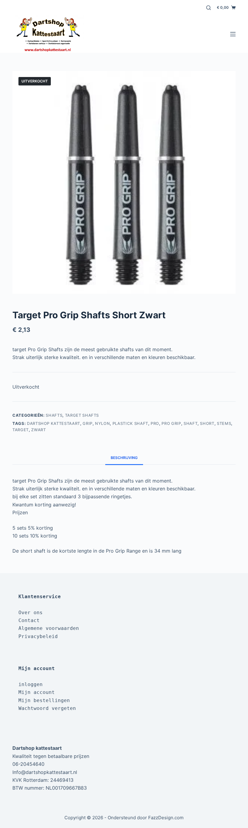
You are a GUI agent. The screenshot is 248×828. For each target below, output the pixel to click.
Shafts (54, 415)
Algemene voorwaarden (48, 628)
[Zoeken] (208, 7)
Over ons (30, 612)
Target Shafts (82, 415)
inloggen (30, 684)
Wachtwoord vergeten (47, 708)
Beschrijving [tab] (124, 457)
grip (88, 423)
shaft (190, 423)
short (207, 423)
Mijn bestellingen (44, 700)
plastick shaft (130, 423)
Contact (29, 620)
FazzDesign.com (166, 817)
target (20, 429)
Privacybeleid (38, 636)
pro (155, 423)
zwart (38, 429)
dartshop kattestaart (53, 423)
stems (224, 423)
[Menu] (233, 34)
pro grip (171, 423)
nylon (102, 423)
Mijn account (36, 692)
